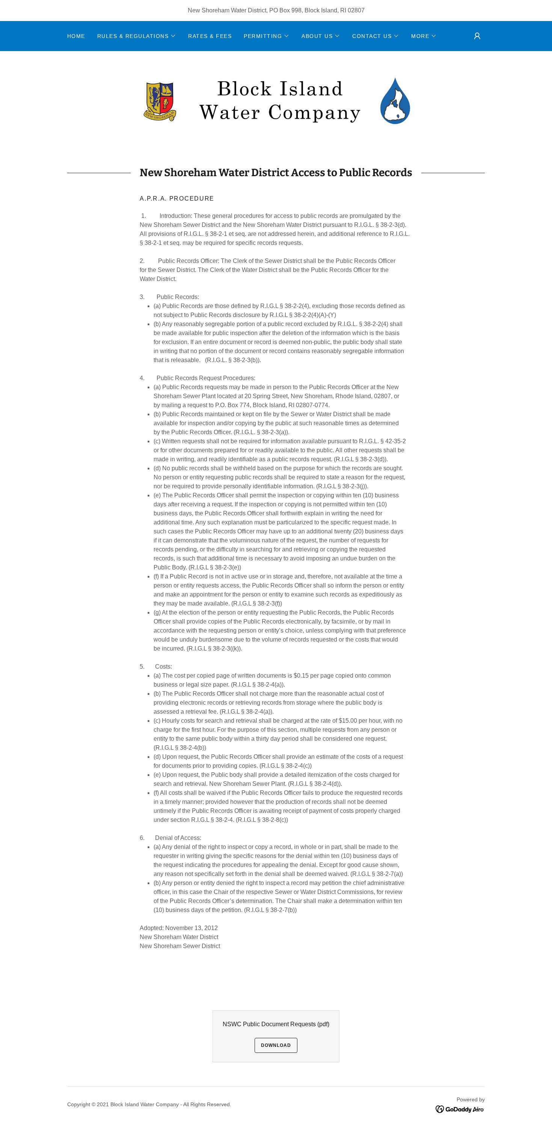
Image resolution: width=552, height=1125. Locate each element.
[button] (136, 36)
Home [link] (76, 36)
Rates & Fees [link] (210, 36)
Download (276, 1045)
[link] (276, 100)
